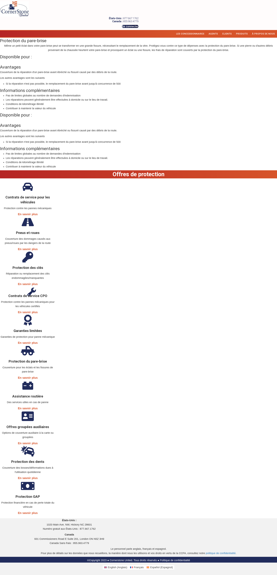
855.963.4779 (130, 21)
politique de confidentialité (221, 553)
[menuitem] (116, 567)
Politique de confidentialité (175, 560)
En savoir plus (28, 214)
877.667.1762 (130, 18)
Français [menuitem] (139, 567)
